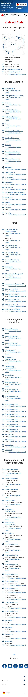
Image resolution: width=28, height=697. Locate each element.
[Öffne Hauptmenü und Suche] (25, 15)
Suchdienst (8, 208)
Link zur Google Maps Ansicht (17, 74)
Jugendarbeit (8, 167)
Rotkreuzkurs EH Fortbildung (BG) (14, 284)
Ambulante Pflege (10, 89)
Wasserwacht (8, 450)
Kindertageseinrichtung (11, 382)
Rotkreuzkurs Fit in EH (11, 304)
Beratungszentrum (10, 350)
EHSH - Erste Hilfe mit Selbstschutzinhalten (11, 231)
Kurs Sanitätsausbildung (12, 260)
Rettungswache (9, 435)
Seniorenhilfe (8, 197)
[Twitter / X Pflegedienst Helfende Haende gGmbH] (15, 666)
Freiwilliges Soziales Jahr (12, 138)
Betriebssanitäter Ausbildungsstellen (10, 367)
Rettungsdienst (9, 187)
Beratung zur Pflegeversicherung (14, 96)
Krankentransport (10, 172)
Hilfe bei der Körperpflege (12, 159)
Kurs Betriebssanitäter (11, 246)
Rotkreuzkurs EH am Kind (12, 294)
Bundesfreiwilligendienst (12, 110)
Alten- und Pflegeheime (11, 329)
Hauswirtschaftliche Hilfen (12, 152)
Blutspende (8, 103)
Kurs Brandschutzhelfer (11, 253)
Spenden (7, 202)
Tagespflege (8, 213)
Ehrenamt (7, 124)
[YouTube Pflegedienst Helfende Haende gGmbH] (10, 666)
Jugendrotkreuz (9, 375)
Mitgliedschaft (9, 182)
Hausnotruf (8, 145)
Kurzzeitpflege (9, 177)
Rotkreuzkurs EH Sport (11, 289)
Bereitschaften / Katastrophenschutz (10, 358)
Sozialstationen (9, 445)
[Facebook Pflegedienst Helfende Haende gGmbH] (4, 666)
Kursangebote (9, 267)
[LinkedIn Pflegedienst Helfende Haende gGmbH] (21, 666)
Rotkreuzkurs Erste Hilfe (12, 299)
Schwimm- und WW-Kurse (12, 309)
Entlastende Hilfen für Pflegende (14, 131)
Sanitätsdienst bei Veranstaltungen (15, 192)
